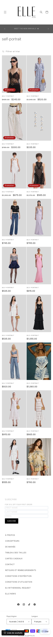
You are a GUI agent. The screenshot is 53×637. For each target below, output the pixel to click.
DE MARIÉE (10, 547)
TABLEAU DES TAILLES (15, 552)
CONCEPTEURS (12, 541)
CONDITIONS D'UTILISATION (18, 582)
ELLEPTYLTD (30, 636)
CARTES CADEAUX (14, 558)
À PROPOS (10, 535)
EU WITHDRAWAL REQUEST (18, 588)
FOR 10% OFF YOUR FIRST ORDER (18, 504)
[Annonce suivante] (48, 29)
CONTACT (10, 564)
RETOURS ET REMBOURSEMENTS (20, 570)
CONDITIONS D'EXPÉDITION (18, 576)
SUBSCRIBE (11, 499)
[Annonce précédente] (5, 29)
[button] (5, 12)
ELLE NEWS (10, 594)
